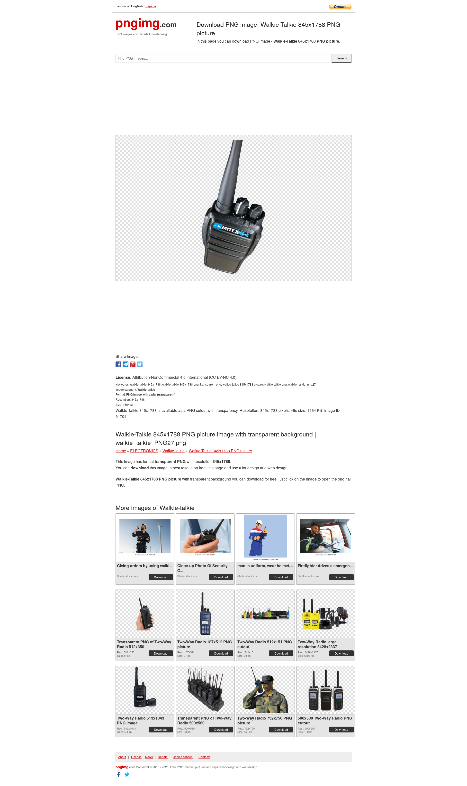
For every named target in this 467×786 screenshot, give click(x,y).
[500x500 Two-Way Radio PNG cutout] (326, 690)
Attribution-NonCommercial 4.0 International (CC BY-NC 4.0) (184, 377)
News (149, 757)
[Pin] (132, 364)
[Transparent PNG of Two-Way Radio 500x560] (205, 690)
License (136, 757)
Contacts (204, 757)
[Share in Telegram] (125, 364)
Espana (150, 6)
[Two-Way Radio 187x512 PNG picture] (205, 614)
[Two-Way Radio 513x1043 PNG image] (145, 690)
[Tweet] (140, 364)
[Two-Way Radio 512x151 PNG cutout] (265, 614)
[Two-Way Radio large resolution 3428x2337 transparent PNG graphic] (325, 613)
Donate (163, 757)
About (122, 757)
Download (161, 577)
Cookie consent (183, 757)
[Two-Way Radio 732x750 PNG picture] (265, 690)
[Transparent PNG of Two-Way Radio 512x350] (145, 613)
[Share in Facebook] (118, 364)
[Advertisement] (233, 101)
